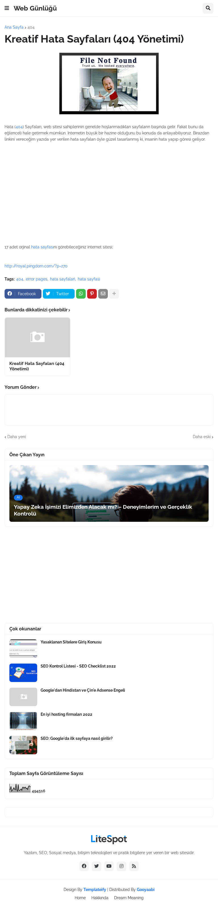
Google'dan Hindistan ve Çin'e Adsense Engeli (83, 690)
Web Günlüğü (35, 8)
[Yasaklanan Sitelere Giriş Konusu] (23, 648)
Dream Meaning (129, 898)
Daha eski (202, 436)
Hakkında (99, 898)
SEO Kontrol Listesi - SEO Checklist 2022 (78, 666)
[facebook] (84, 866)
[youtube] (109, 866)
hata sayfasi (89, 279)
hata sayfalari (62, 279)
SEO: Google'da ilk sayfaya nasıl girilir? (77, 738)
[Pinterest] (92, 294)
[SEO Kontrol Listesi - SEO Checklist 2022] (23, 673)
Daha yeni (16, 436)
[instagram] (121, 866)
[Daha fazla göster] (114, 294)
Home (80, 898)
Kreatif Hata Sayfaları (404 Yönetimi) (36, 366)
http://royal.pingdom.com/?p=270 (36, 266)
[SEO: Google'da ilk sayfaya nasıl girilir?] (23, 745)
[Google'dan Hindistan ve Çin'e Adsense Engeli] (23, 697)
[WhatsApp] (81, 294)
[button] (7, 8)
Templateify (94, 889)
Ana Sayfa (14, 27)
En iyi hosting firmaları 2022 (66, 714)
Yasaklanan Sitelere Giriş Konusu (71, 642)
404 (31, 27)
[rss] (134, 866)
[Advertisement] (109, 183)
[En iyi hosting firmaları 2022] (23, 721)
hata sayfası (42, 247)
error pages (36, 279)
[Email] (103, 294)
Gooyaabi (146, 889)
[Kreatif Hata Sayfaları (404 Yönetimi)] (37, 337)
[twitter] (96, 866)
